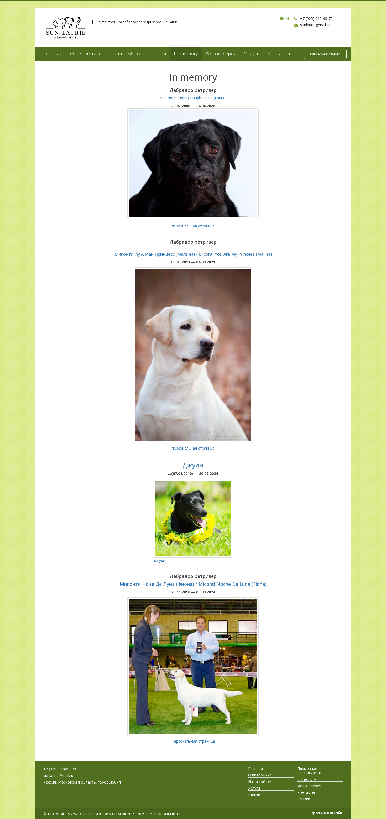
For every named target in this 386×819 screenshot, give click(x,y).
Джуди (193, 465)
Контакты (279, 53)
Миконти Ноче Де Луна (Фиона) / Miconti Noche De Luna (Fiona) (193, 584)
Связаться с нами (325, 54)
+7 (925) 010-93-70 (316, 18)
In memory (186, 53)
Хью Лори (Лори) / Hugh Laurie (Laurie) (193, 97)
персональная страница (193, 225)
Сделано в (318, 813)
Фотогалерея (221, 53)
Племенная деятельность (309, 770)
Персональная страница (193, 741)
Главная (52, 53)
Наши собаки (126, 53)
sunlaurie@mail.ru (315, 24)
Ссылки (303, 799)
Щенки (158, 53)
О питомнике (86, 53)
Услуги (252, 53)
